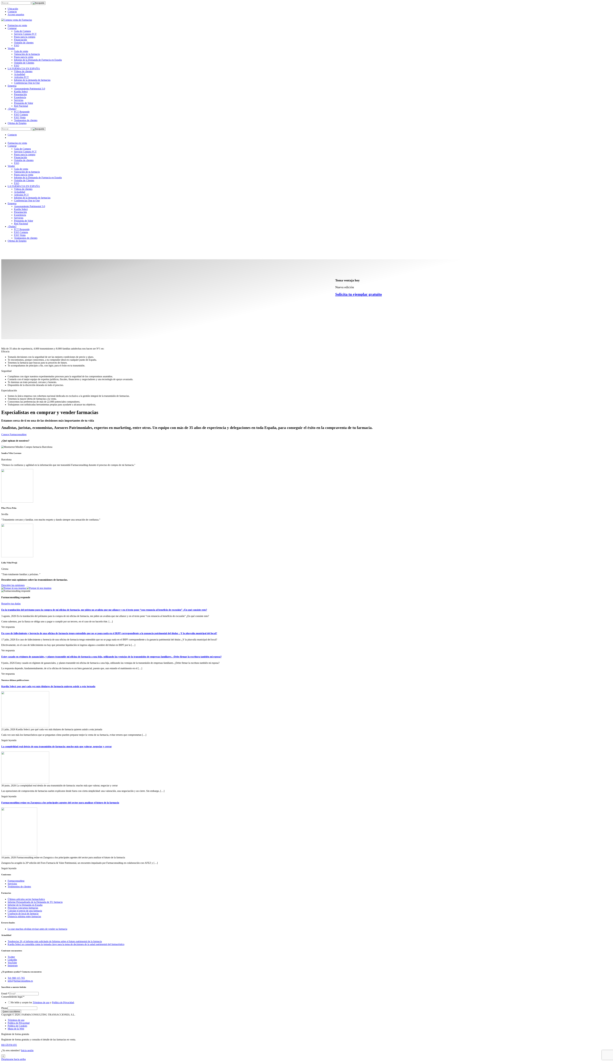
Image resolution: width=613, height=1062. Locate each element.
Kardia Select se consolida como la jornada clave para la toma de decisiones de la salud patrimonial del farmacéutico (66, 944)
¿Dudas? (12, 108)
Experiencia (20, 97)
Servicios (18, 100)
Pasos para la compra (24, 36)
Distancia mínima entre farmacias (24, 916)
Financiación (20, 39)
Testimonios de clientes (25, 120)
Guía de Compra (22, 31)
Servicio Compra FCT (25, 34)
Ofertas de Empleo (17, 123)
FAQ (16, 45)
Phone (4, 1008)
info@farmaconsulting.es (20, 981)
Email (5, 993)
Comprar (12, 28)
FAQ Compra (21, 114)
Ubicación (13, 8)
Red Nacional (21, 106)
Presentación (20, 94)
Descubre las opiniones (13, 585)
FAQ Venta (20, 117)
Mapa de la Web (16, 1028)
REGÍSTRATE (9, 1045)
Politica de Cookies (17, 1025)
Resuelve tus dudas (11, 603)
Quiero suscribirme (11, 1011)
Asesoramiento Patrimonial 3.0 (29, 88)
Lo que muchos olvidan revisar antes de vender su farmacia (37, 929)
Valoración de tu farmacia (27, 54)
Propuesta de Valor (23, 103)
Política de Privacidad (63, 1002)
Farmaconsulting (16, 880)
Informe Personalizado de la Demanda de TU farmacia (35, 902)
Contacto (12, 11)
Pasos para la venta (23, 57)
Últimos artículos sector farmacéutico (26, 899)
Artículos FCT (21, 77)
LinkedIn (12, 959)
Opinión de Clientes (24, 62)
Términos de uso (41, 1002)
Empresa (12, 85)
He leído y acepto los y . (43, 1002)
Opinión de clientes (24, 42)
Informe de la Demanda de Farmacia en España (38, 60)
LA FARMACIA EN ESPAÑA (24, 68)
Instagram (13, 965)
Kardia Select (21, 91)
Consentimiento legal (12, 996)
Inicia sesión (27, 1050)
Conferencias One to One (27, 83)
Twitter (11, 957)
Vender (11, 48)
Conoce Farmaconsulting (13, 434)
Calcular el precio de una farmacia (25, 910)
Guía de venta (21, 51)
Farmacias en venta (17, 25)
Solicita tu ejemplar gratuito (358, 294)
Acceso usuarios (16, 14)
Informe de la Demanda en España (25, 905)
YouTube (12, 962)
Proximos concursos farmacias (23, 907)
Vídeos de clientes (23, 71)
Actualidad (19, 74)
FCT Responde (22, 111)
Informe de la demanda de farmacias (32, 80)
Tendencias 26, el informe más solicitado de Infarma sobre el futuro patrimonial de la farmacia (55, 941)
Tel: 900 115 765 (16, 978)
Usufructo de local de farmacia (23, 913)
